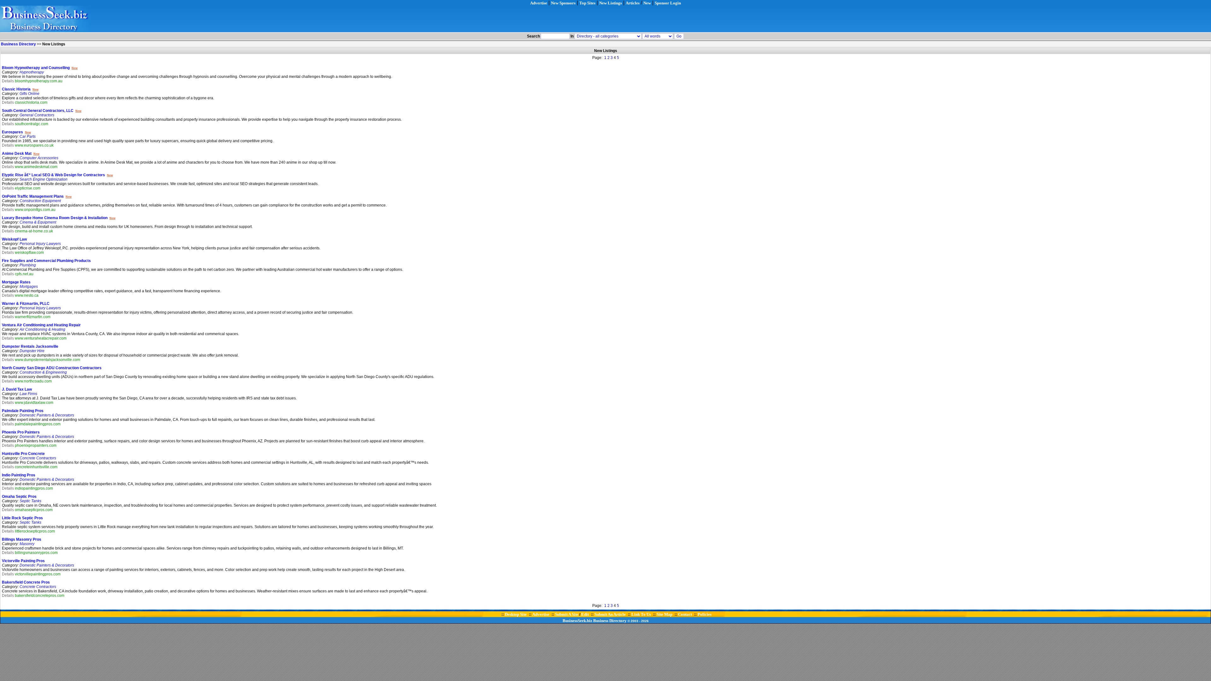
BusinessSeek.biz (577, 620)
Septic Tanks (30, 501)
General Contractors (37, 115)
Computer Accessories (39, 158)
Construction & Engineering (43, 372)
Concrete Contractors (38, 458)
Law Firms (28, 394)
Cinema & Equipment (38, 222)
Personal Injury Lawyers (40, 244)
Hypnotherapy (32, 72)
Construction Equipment (40, 201)
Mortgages (29, 286)
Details (8, 81)
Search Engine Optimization (43, 179)
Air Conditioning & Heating (42, 329)
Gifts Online (29, 93)
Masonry (27, 544)
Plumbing (28, 265)
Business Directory (610, 620)
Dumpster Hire (32, 351)
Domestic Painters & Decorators (47, 415)
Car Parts (28, 136)
